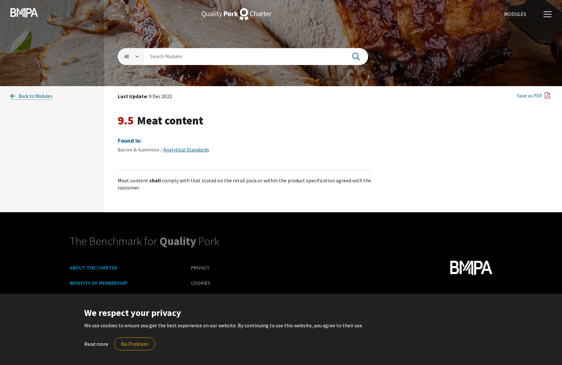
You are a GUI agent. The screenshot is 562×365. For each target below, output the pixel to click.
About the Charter (93, 267)
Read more (96, 344)
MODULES (515, 14)
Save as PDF (529, 96)
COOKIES (200, 283)
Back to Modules (35, 96)
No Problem (134, 344)
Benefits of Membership (98, 283)
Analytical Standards (186, 149)
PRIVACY (200, 267)
